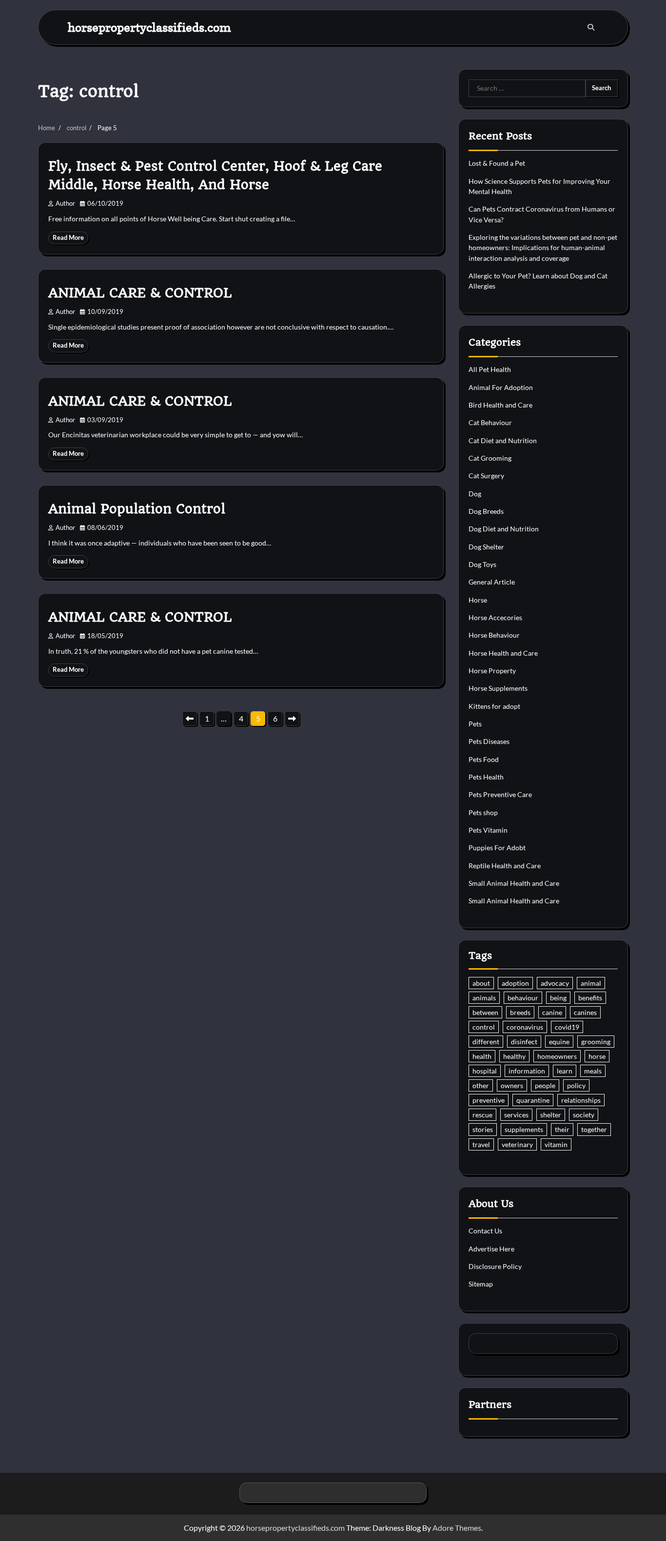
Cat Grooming (490, 458)
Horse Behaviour (494, 635)
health (481, 1056)
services (516, 1115)
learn (564, 1071)
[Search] (591, 27)
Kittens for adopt (494, 706)
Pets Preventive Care (500, 794)
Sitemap (481, 1284)
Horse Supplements (498, 688)
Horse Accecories (495, 617)
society (583, 1115)
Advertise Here (491, 1249)
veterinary (517, 1144)
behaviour (523, 998)
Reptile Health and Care (505, 865)
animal (591, 983)
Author (65, 203)
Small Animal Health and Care (514, 883)
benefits (590, 998)
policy (576, 1085)
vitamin (556, 1144)
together (594, 1129)
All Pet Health (490, 369)
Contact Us (485, 1231)
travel (481, 1144)
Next (292, 718)
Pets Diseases (489, 741)
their (562, 1129)
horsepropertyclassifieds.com (149, 27)
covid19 (567, 1027)
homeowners (557, 1056)
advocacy (555, 983)
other (480, 1085)
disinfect (524, 1041)
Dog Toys (482, 564)
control (483, 1027)
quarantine (532, 1100)
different (485, 1041)
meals (593, 1071)
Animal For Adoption (501, 387)
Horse (478, 600)
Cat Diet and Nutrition (503, 440)
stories (482, 1129)
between (485, 1012)
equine (559, 1041)
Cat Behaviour (490, 422)
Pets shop (483, 812)
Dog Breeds (486, 511)
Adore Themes (456, 1527)
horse (597, 1056)
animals (484, 998)
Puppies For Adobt (497, 847)
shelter (550, 1115)
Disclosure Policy (495, 1266)
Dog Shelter (486, 547)
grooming (595, 1041)
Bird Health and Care (500, 405)
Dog (475, 493)
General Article (492, 582)
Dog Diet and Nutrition (504, 529)
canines (585, 1012)
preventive (488, 1100)
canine (552, 1012)
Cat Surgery (486, 475)
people (545, 1085)
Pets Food (484, 759)
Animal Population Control (136, 509)
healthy (514, 1056)
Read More (68, 237)
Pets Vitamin (488, 830)
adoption (515, 983)
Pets (475, 724)
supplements (524, 1129)
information (527, 1071)
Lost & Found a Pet (497, 163)
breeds (520, 1012)
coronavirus (525, 1027)
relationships (581, 1100)
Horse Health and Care (503, 653)
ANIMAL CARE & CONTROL (140, 293)
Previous (189, 718)
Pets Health (486, 777)
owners (512, 1085)
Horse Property (492, 670)
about (481, 983)
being (558, 998)
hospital (484, 1071)
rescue (482, 1115)
